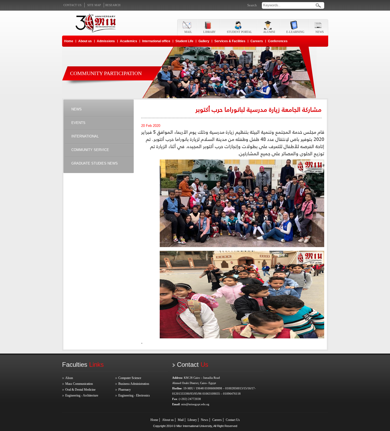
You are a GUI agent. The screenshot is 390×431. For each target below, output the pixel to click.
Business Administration (133, 384)
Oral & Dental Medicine (80, 389)
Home (68, 41)
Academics (128, 41)
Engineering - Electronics (134, 395)
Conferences (278, 41)
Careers (256, 41)
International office (156, 41)
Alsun (69, 378)
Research (112, 5)
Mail (181, 420)
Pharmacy (124, 389)
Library (192, 420)
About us (85, 41)
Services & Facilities (229, 41)
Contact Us (233, 420)
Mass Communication (79, 384)
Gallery (203, 41)
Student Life (184, 41)
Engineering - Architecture (81, 395)
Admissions (106, 41)
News (204, 420)
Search (252, 5)
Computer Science (129, 378)
